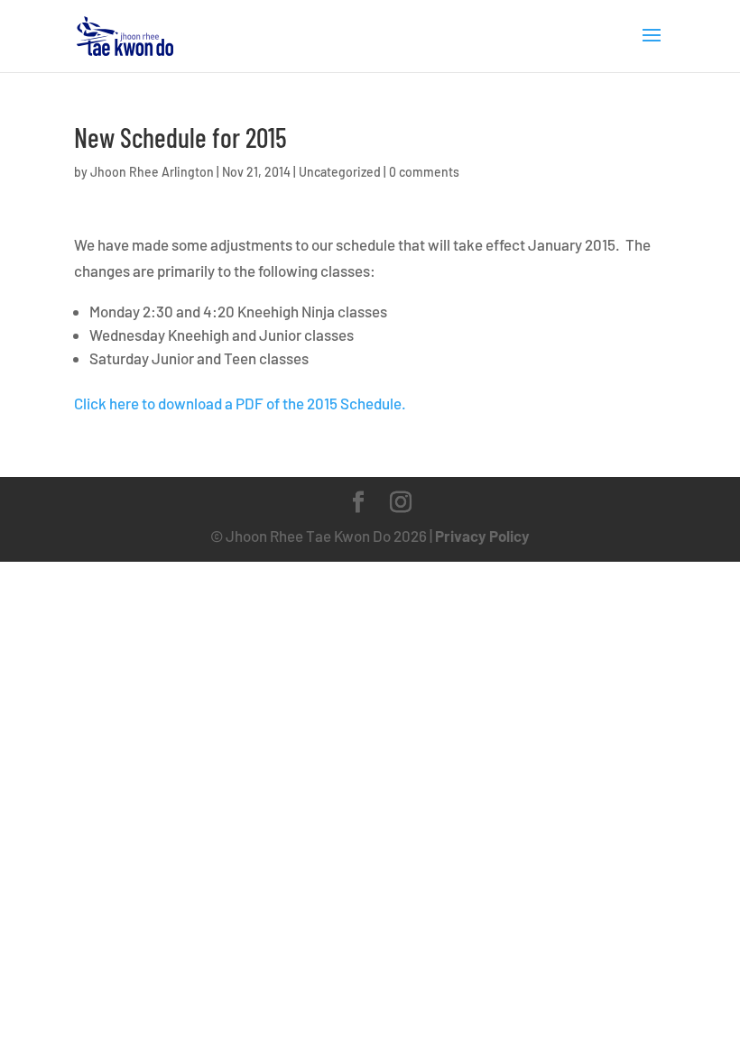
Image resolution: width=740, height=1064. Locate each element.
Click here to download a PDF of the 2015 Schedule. (241, 403)
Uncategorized (340, 171)
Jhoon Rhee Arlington (152, 171)
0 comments (424, 171)
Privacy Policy (482, 536)
